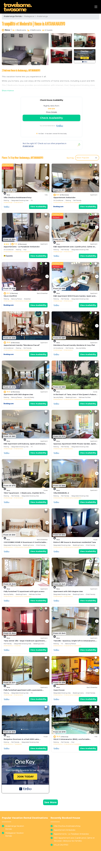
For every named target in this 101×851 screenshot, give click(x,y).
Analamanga (42, 16)
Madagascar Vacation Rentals (14, 834)
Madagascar (29, 16)
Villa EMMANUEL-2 (61, 493)
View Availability (38, 206)
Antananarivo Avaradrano (72, 202)
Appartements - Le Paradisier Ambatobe (21, 247)
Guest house (59, 690)
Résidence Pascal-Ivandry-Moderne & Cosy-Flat (74, 345)
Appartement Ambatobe (64, 197)
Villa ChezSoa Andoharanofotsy (17, 197)
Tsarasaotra (18, 744)
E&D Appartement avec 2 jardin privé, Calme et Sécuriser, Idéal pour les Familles (74, 839)
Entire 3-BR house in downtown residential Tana (74, 542)
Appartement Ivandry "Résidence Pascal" (22, 345)
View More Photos (13, 62)
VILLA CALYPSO (10, 296)
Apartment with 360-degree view (18, 394)
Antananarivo (18, 202)
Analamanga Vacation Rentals (14, 827)
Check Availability (51, 117)
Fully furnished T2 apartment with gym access (24, 591)
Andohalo (17, 645)
